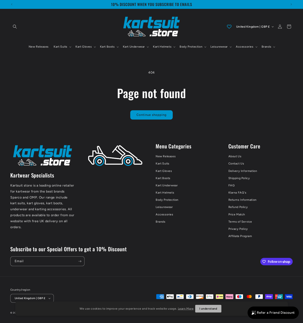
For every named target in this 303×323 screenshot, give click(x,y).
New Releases (166, 156)
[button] (14, 26)
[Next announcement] (291, 4)
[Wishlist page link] (229, 26)
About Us (235, 156)
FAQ (231, 185)
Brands (161, 221)
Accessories (164, 214)
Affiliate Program (240, 236)
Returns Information (242, 200)
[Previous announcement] (11, 4)
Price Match (236, 214)
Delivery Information (242, 171)
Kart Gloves (164, 171)
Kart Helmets (165, 192)
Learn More (186, 308)
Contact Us (236, 163)
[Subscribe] (79, 261)
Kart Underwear (167, 185)
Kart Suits (162, 163)
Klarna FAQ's (237, 192)
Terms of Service (240, 221)
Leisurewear (164, 207)
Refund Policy (238, 207)
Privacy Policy (238, 229)
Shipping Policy (239, 178)
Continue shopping (151, 115)
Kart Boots (163, 178)
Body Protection (167, 200)
